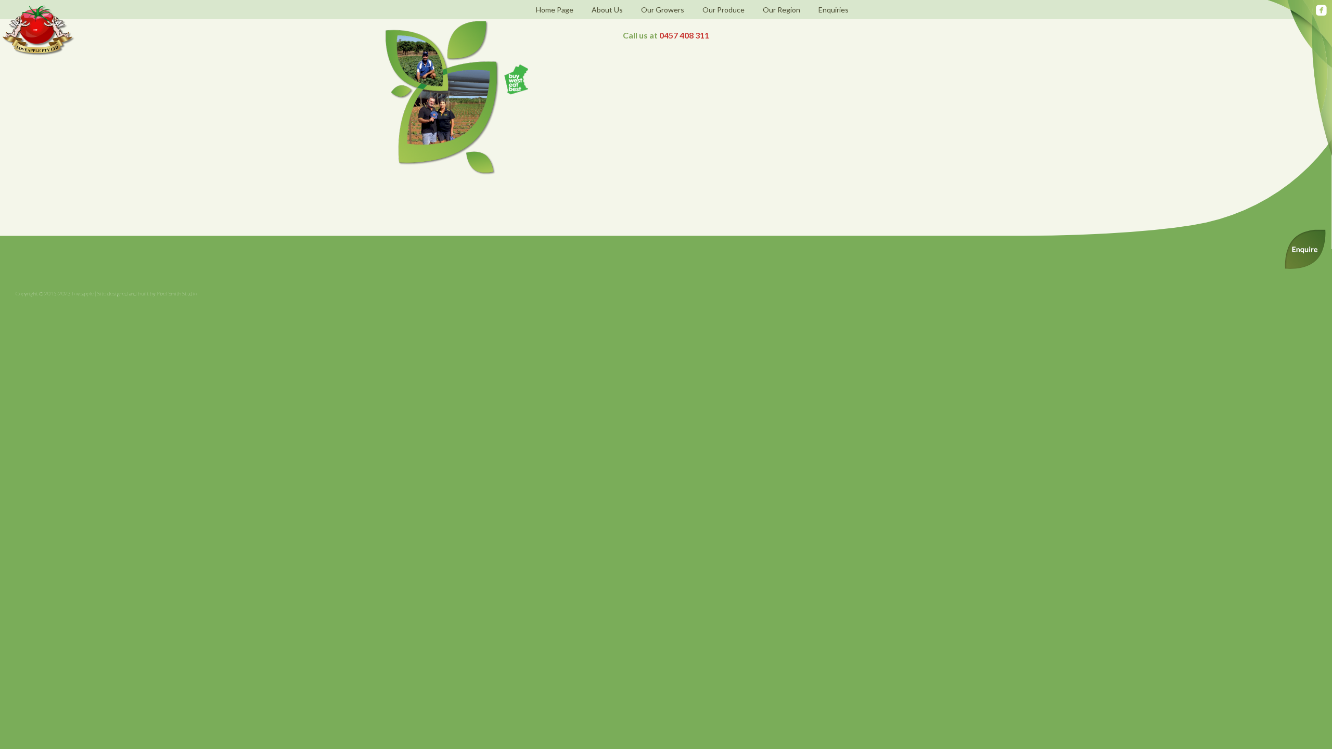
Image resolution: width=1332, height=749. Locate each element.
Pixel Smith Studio (177, 293)
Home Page (554, 9)
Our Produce (723, 9)
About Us (607, 9)
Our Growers (662, 9)
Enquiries (833, 9)
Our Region (781, 9)
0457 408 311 (684, 35)
